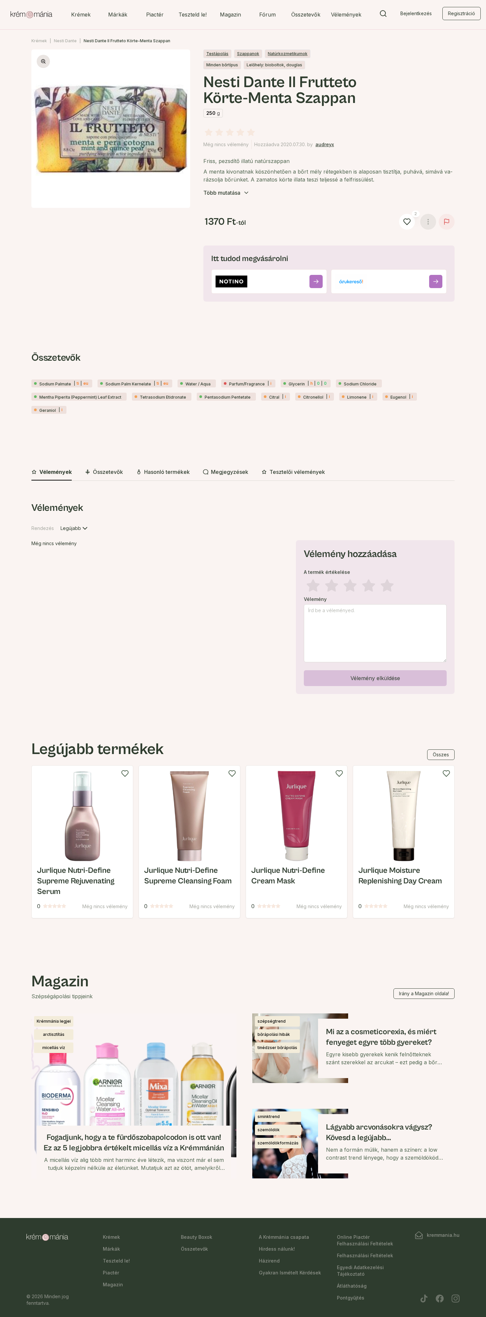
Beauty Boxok (196, 1237)
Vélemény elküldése (375, 678)
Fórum (267, 14)
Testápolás (217, 53)
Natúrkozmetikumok (287, 53)
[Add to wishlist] (125, 773)
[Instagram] (456, 1298)
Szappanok (248, 53)
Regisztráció (461, 13)
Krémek (81, 14)
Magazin (230, 14)
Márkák (117, 14)
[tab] (51, 472)
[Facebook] (440, 1298)
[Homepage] (31, 14)
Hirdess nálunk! (277, 1249)
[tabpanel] (243, 599)
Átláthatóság (352, 1286)
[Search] (383, 15)
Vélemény (315, 599)
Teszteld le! (193, 14)
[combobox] (75, 528)
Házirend (269, 1261)
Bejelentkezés (416, 13)
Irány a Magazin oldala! (424, 993)
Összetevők (305, 14)
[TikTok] (424, 1298)
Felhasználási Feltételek (365, 1255)
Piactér (155, 14)
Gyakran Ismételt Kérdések (290, 1272)
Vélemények (346, 14)
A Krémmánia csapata (284, 1237)
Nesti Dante (65, 40)
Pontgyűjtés (350, 1298)
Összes (441, 754)
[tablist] (243, 472)
